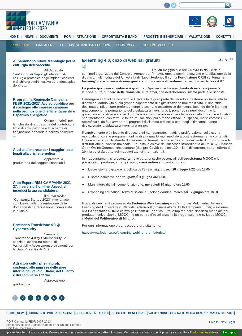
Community (125, 45)
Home (14, 36)
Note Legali (228, 322)
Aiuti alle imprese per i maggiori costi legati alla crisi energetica (43, 152)
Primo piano (19, 45)
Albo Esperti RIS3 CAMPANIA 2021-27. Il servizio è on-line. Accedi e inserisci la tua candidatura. (42, 186)
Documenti (49, 36)
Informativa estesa (205, 332)
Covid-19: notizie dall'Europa (85, 45)
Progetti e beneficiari (163, 36)
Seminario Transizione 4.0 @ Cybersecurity (36, 227)
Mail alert (45, 45)
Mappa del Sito (221, 313)
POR (67, 36)
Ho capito (229, 332)
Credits (213, 322)
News (29, 36)
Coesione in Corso (157, 45)
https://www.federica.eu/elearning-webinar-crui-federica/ (123, 232)
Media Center (197, 313)
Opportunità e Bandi (120, 36)
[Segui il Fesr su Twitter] (174, 7)
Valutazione (199, 36)
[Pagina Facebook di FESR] (167, 7)
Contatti (223, 36)
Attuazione (86, 36)
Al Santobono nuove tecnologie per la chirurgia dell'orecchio (44, 63)
